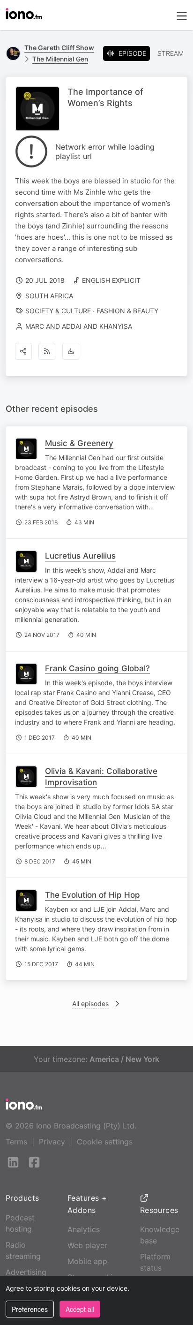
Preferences (30, 1309)
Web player (87, 1245)
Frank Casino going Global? (97, 668)
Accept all (80, 1309)
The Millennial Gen (60, 59)
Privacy (52, 1141)
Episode (132, 53)
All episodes (90, 1003)
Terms (16, 1141)
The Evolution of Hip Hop (92, 895)
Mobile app (87, 1261)
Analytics (83, 1229)
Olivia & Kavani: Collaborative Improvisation (101, 776)
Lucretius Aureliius (80, 555)
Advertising (26, 1272)
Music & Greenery (79, 443)
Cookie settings (105, 1141)
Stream (170, 53)
